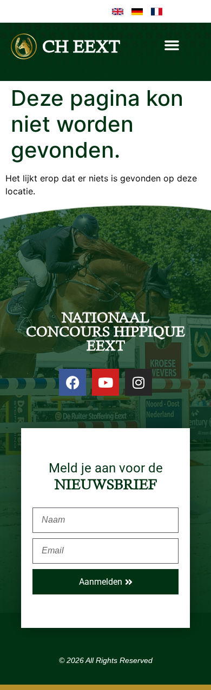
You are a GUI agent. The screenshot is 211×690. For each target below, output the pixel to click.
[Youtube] (105, 382)
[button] (172, 45)
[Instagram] (138, 382)
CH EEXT (81, 46)
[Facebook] (72, 382)
